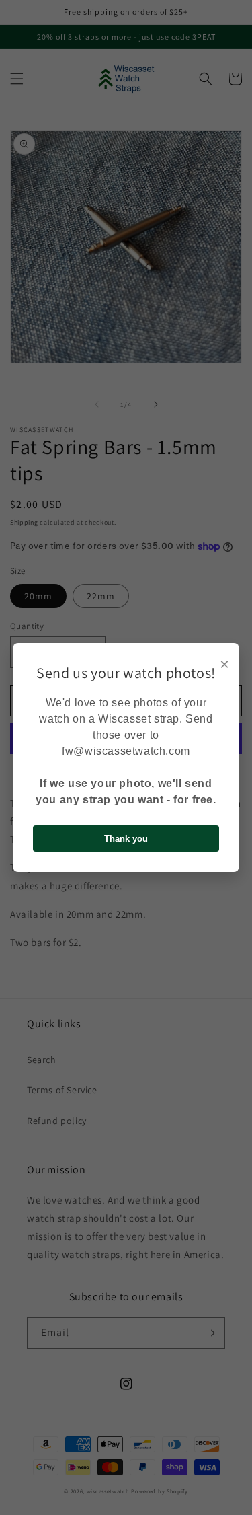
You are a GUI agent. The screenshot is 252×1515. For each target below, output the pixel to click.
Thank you (126, 839)
